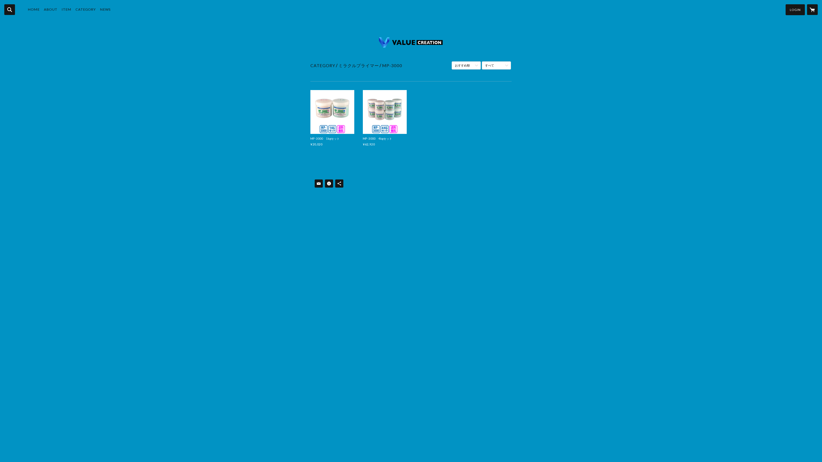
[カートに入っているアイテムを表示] (812, 9)
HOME (34, 9)
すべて (489, 65)
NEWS (105, 9)
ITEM (66, 9)
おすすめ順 (462, 65)
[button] (795, 9)
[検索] (9, 9)
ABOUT (50, 9)
